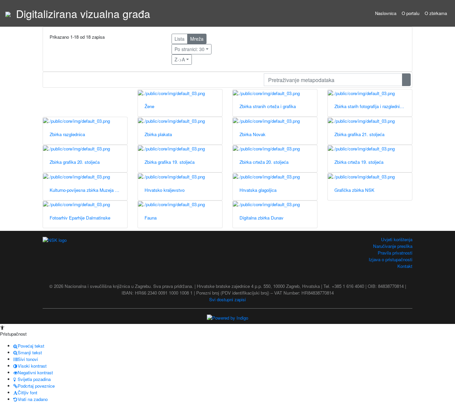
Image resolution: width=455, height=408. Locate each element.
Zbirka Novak (252, 134)
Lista (180, 38)
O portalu (410, 13)
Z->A (180, 59)
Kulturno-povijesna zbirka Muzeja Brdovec (88, 190)
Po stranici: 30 (190, 49)
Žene (149, 106)
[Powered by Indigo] (227, 317)
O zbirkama (436, 13)
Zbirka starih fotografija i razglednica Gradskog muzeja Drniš (373, 106)
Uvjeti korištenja (396, 239)
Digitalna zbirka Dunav (261, 218)
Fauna (151, 218)
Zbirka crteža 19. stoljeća (358, 162)
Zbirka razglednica (67, 134)
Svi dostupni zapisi (227, 299)
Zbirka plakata (158, 134)
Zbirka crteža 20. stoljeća (263, 162)
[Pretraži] (406, 79)
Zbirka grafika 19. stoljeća (170, 162)
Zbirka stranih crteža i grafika (267, 106)
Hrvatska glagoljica (257, 190)
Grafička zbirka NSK (354, 190)
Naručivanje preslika (392, 246)
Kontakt (404, 266)
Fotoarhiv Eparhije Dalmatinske (80, 218)
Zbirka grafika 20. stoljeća (75, 162)
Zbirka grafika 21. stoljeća (359, 134)
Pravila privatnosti (395, 253)
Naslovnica (385, 13)
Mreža (197, 38)
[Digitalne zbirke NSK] (8, 13)
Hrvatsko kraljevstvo (165, 190)
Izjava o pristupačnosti (390, 259)
